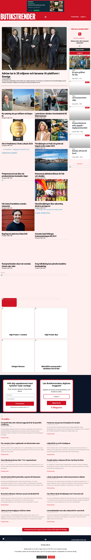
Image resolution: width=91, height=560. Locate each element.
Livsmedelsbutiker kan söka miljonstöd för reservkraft (65, 511)
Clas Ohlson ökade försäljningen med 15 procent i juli (65, 494)
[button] (45, 16)
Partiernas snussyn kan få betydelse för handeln (63, 423)
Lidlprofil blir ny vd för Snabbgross (58, 443)
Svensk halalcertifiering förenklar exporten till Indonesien (20, 477)
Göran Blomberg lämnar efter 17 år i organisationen (18, 460)
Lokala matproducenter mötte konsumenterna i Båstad (66, 477)
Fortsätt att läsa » (5, 437)
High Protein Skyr (51, 335)
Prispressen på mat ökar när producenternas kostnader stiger (15, 175)
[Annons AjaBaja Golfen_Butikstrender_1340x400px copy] (34, 275)
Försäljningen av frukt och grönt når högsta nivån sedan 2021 (49, 145)
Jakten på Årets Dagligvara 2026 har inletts (16, 511)
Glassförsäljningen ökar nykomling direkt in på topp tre (49, 205)
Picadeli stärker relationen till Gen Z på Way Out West (65, 460)
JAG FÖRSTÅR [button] (42, 557)
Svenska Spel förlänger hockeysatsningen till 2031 (46, 235)
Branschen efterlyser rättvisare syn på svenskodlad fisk (20, 494)
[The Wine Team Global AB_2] (79, 167)
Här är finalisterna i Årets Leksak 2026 (17, 144)
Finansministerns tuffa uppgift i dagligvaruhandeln (79, 125)
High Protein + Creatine (18, 335)
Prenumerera (75, 17)
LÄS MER (51, 557)
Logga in (83, 17)
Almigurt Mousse (18, 366)
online (60, 392)
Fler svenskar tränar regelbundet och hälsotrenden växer (20, 443)
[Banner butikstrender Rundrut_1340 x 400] (45, 2)
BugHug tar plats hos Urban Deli (14, 234)
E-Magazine (56, 407)
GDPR (27, 407)
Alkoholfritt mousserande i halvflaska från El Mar (51, 367)
